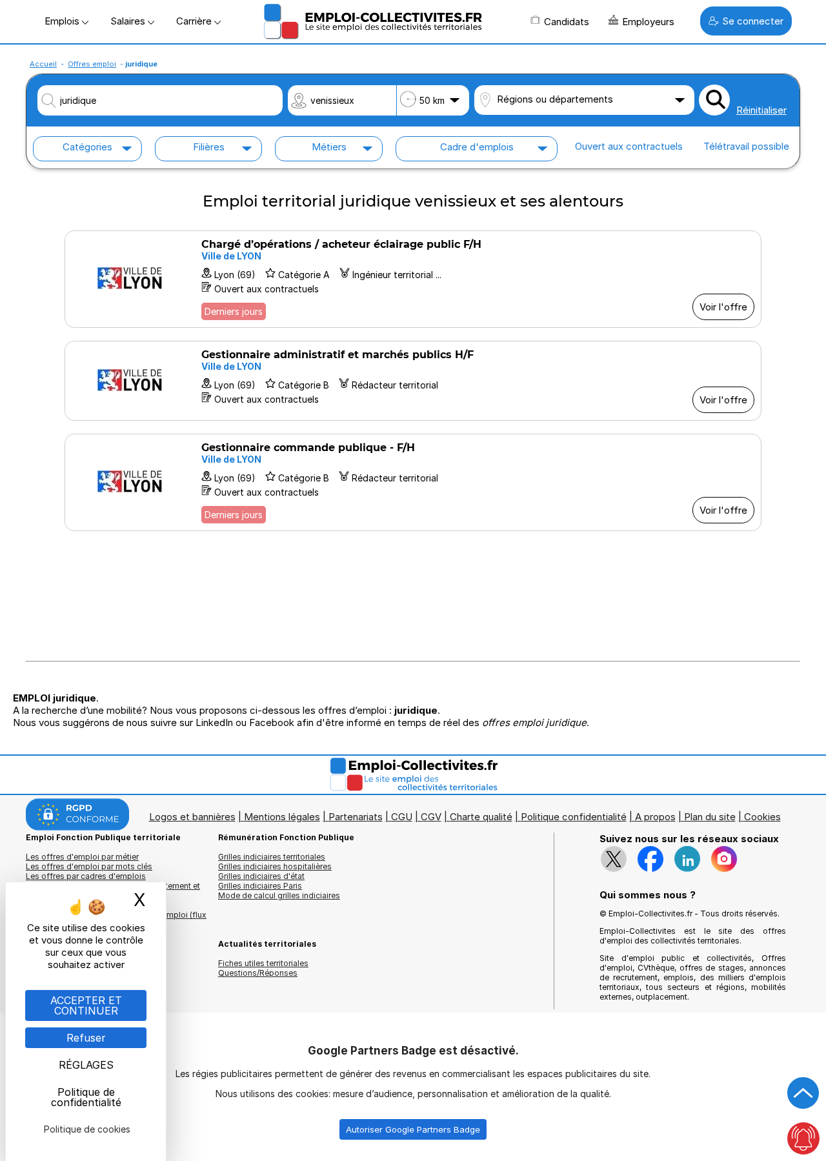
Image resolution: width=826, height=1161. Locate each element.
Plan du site (710, 817)
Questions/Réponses (257, 973)
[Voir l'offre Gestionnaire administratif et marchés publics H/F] (413, 380)
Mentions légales (282, 817)
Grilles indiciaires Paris (260, 886)
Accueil (43, 63)
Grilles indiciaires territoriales (271, 857)
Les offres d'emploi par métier (82, 857)
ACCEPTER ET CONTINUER (86, 1005)
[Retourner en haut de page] (803, 1093)
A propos (655, 817)
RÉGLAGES (86, 1064)
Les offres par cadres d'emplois (86, 876)
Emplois (63, 21)
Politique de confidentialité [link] (86, 1097)
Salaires (129, 21)
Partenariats (355, 817)
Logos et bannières (192, 817)
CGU (401, 817)
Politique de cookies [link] (87, 1129)
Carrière (195, 21)
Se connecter (752, 21)
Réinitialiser (761, 110)
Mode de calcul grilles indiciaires (279, 895)
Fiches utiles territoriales (263, 963)
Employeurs (648, 21)
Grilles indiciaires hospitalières (275, 866)
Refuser (86, 1037)
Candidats (566, 21)
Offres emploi (92, 63)
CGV (431, 817)
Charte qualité (481, 817)
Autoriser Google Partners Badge (413, 1129)
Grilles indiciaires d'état (261, 876)
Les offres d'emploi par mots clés (89, 866)
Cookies (762, 817)
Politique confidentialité (574, 817)
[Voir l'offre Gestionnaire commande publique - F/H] (413, 482)
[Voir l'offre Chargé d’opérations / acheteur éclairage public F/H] (413, 279)
